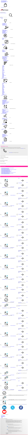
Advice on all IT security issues (3, 163)
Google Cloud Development (6, 60)
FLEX (10, 404)
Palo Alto (3, 91)
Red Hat (3, 76)
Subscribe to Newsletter (3, 416)
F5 (2, 71)
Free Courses (3, 143)
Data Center (3, 51)
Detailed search (1, 17)
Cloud (2, 50)
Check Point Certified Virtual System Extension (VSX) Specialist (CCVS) (8, 172)
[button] (5, 7)
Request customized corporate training (3, 160)
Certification (2, 78)
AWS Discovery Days (4, 124)
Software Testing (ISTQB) (4, 58)
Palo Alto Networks (4, 75)
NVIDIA (3, 90)
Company (2, 129)
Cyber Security (3, 110)
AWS (2, 67)
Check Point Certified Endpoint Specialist (5, 170)
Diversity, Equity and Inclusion (5, 135)
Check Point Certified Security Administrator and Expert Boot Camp (8, 169)
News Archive (3, 118)
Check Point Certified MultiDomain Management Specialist (7, 173)
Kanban (3, 38)
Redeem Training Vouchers (4, 32)
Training (2, 18)
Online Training (19, 305)
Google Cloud (3, 72)
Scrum (3, 39)
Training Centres (3, 136)
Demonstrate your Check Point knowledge (4, 157)
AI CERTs (3, 65)
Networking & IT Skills (4, 24)
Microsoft (3, 89)
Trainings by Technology (4, 30)
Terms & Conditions (3, 415)
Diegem (19, 188)
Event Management (4, 101)
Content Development (4, 100)
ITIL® (3, 44)
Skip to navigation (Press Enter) (4, 0)
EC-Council (3, 86)
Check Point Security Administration (5, 168)
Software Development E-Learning (5, 56)
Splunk (3, 93)
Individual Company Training (5, 103)
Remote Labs (3, 104)
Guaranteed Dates (3, 31)
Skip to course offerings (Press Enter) (4, 1)
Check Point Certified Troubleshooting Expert (6, 171)
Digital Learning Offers (4, 33)
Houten (18, 209)
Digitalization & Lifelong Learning (5, 102)
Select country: (2, 7)
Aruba (3, 83)
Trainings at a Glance (4, 57)
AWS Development (5, 59)
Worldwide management (4, 134)
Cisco (2, 68)
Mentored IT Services (4, 112)
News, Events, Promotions (3, 113)
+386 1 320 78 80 (10, 152)
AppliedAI (3, 66)
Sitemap (2, 417)
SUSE (3, 77)
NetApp (3, 74)
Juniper (3, 73)
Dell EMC (3, 70)
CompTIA (3, 69)
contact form (22, 148)
